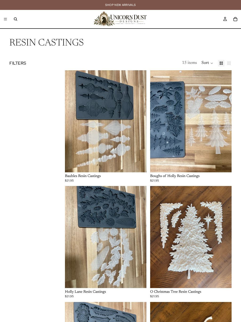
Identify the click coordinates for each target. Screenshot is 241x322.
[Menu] (5, 19)
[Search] (15, 19)
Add (228, 165)
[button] (207, 63)
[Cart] (235, 19)
